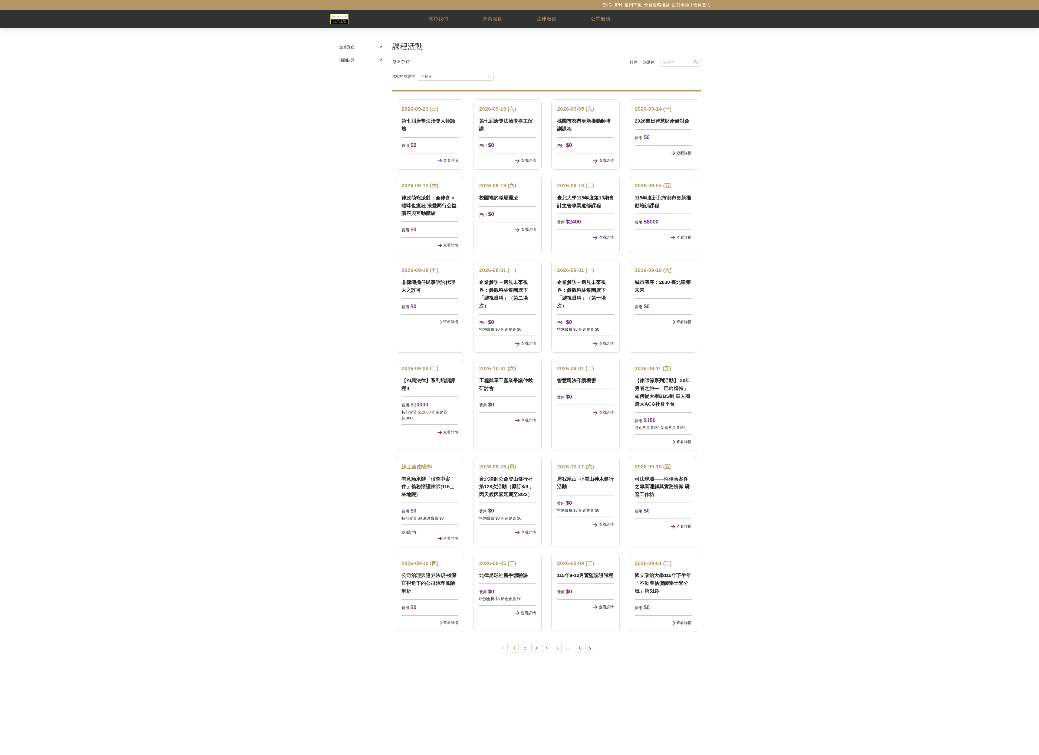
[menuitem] (360, 47)
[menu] (360, 54)
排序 (633, 62)
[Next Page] (590, 648)
